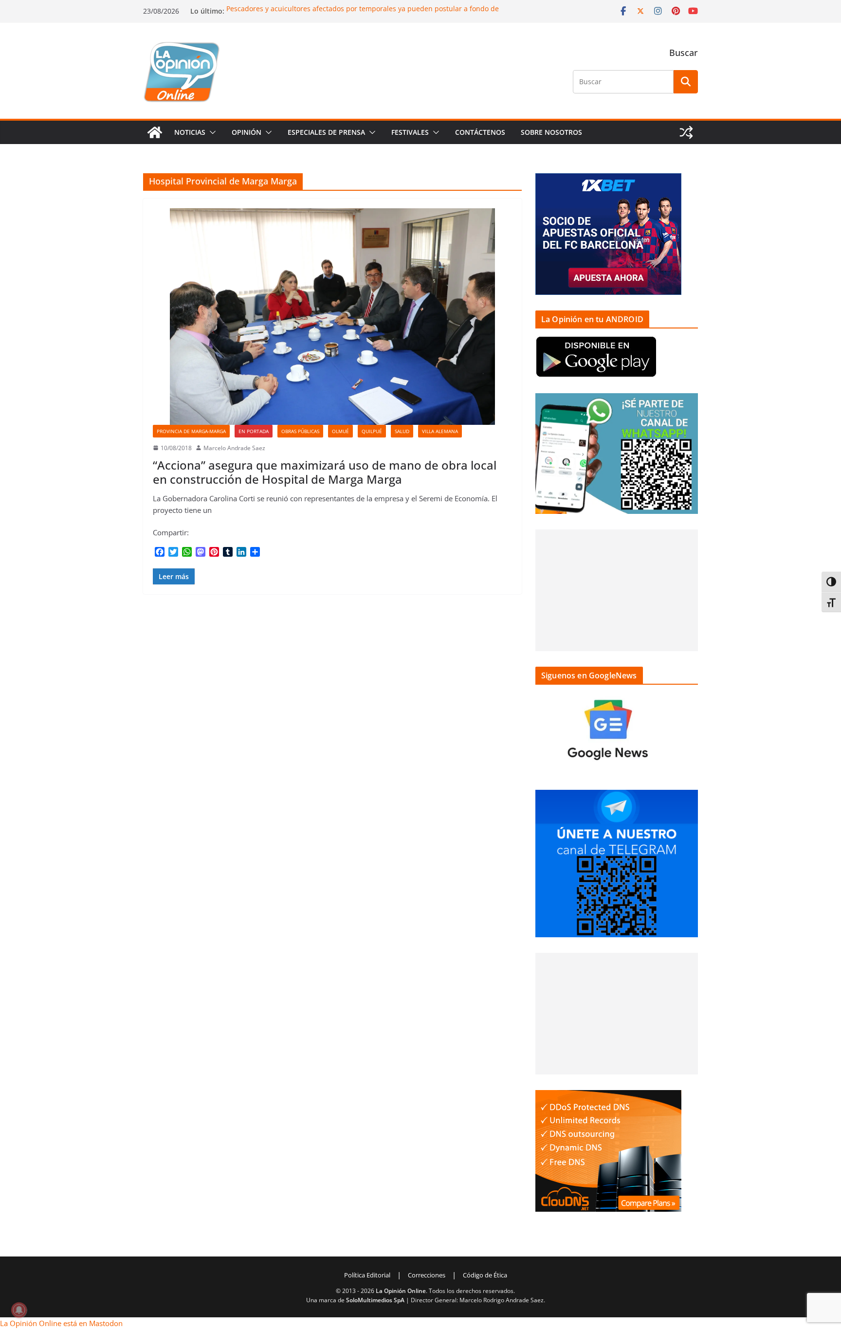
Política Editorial (367, 1275)
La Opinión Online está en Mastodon (61, 1323)
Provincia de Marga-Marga (191, 431)
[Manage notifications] (19, 1310)
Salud (402, 431)
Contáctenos (480, 132)
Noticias (189, 132)
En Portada (253, 431)
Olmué (340, 431)
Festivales (410, 132)
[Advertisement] (616, 590)
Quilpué (372, 431)
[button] (210, 132)
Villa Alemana (440, 431)
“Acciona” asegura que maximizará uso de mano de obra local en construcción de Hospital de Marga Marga (324, 472)
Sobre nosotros (551, 132)
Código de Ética (485, 1275)
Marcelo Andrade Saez (234, 448)
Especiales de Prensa (326, 132)
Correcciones (426, 1275)
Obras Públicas (300, 431)
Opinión (246, 132)
